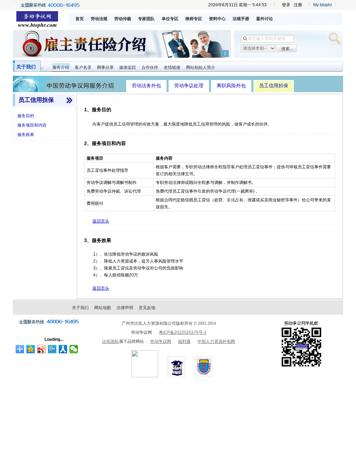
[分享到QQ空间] (30, 349)
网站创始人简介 (200, 67)
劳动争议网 (160, 341)
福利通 (184, 341)
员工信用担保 (273, 85)
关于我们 (26, 67)
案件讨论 (264, 18)
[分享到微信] (74, 349)
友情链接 (172, 67)
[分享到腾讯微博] (52, 349)
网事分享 (105, 67)
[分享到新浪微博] (41, 349)
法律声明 (124, 307)
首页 (79, 18)
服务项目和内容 (32, 125)
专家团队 (146, 18)
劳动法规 (99, 18)
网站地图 (102, 307)
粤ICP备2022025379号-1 (183, 332)
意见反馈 (147, 307)
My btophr (322, 4)
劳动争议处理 (188, 85)
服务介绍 (60, 67)
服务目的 (25, 115)
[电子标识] (144, 375)
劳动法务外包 (146, 85)
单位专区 (170, 18)
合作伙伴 (149, 67)
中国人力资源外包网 (216, 341)
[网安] (203, 375)
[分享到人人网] (63, 349)
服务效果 (25, 134)
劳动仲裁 (122, 18)
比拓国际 (110, 341)
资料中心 (217, 18)
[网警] (176, 375)
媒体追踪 (127, 67)
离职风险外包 (231, 85)
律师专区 (193, 18)
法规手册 (241, 18)
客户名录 (83, 67)
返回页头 (100, 221)
